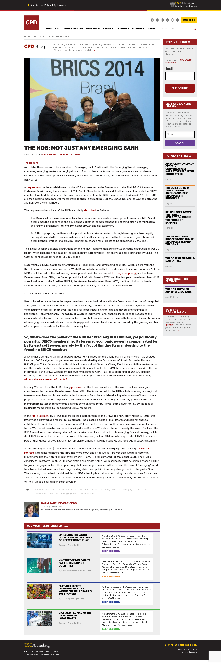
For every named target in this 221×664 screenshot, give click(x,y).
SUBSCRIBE (189, 20)
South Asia (71, 489)
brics (94, 489)
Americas (39, 489)
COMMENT (76, 154)
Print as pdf (33, 163)
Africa (61, 489)
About (152, 28)
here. (94, 50)
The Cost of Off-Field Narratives (180, 259)
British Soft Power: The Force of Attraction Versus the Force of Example (179, 217)
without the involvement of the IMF (45, 379)
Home (27, 36)
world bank (84, 489)
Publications (73, 28)
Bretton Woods (86, 493)
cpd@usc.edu (191, 652)
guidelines (170, 325)
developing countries (109, 489)
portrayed (77, 387)
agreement (34, 187)
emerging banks (69, 493)
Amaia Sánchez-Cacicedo (55, 154)
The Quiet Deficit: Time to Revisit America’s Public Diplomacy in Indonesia (177, 193)
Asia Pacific (51, 489)
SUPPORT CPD (188, 645)
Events (108, 28)
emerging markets (131, 489)
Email (169, 68)
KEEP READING (111, 551)
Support (138, 28)
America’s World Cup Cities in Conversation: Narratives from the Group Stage (179, 168)
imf (57, 493)
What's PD (53, 28)
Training (122, 28)
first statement (41, 415)
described (90, 210)
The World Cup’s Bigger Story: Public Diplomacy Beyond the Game (179, 240)
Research (93, 28)
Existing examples (122, 273)
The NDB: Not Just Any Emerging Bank (178, 290)
